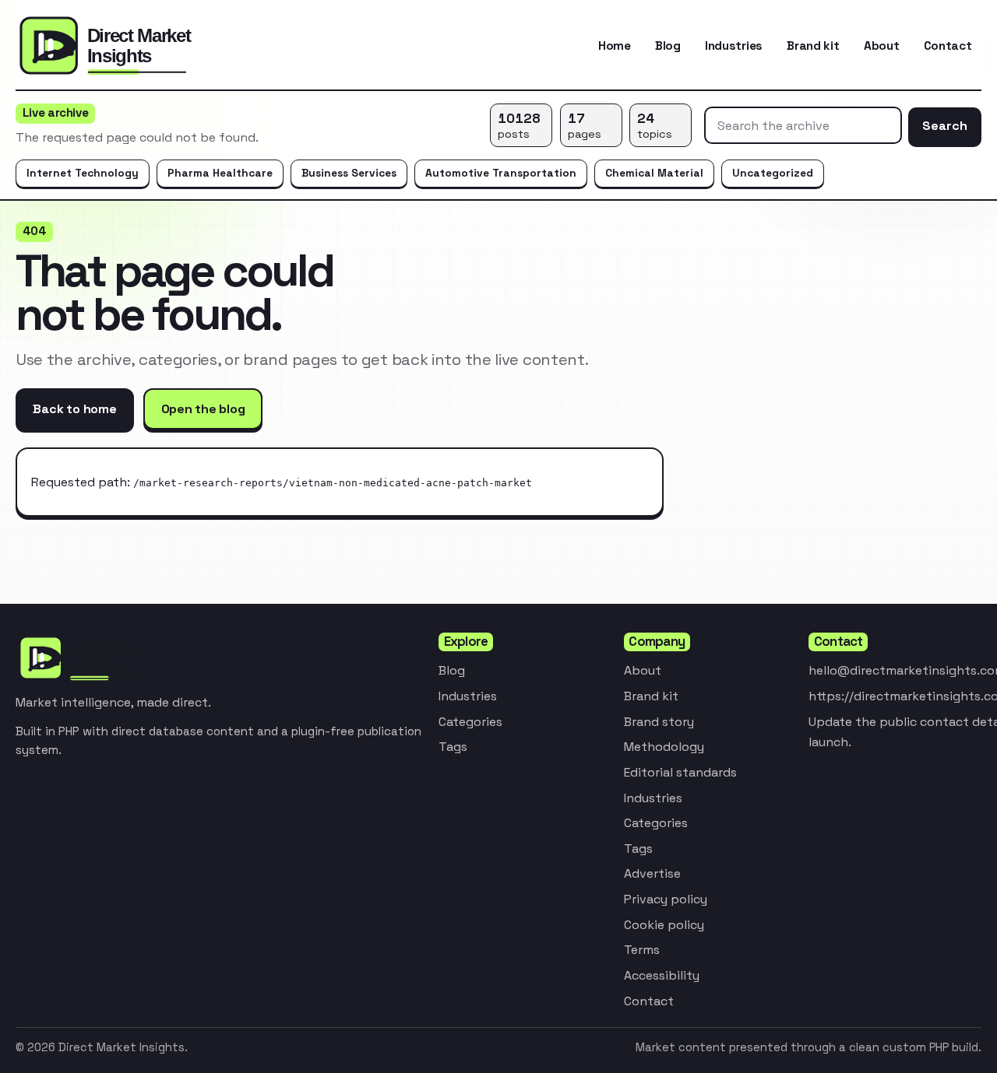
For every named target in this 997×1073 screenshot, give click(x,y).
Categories (470, 722)
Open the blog (203, 409)
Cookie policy (664, 925)
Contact (948, 45)
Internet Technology (82, 173)
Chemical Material (654, 173)
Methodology (664, 746)
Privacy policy (665, 899)
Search (944, 125)
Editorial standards (680, 772)
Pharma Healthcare (220, 173)
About (881, 45)
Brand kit (813, 45)
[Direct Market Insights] (139, 45)
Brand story (659, 722)
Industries (734, 45)
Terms (642, 950)
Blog (668, 45)
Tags (453, 746)
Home (614, 45)
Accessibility (661, 975)
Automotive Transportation (500, 173)
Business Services (348, 173)
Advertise (652, 873)
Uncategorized (772, 173)
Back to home (74, 409)
